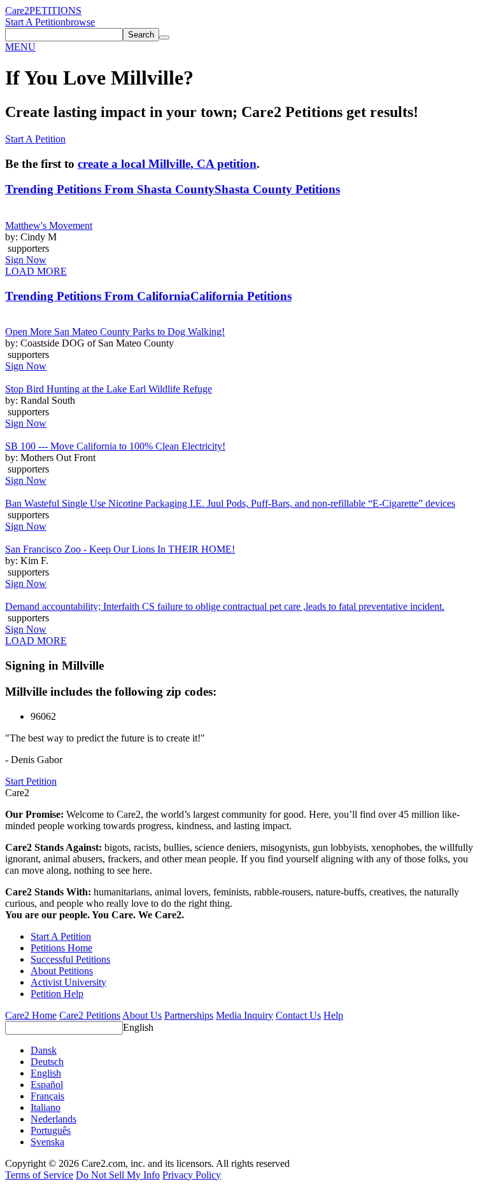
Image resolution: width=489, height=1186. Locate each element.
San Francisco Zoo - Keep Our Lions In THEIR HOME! (120, 549)
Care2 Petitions (89, 1015)
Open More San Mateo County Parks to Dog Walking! (115, 331)
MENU (20, 46)
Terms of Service (39, 1174)
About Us (142, 1015)
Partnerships (188, 1015)
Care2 (17, 10)
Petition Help (57, 993)
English (138, 1027)
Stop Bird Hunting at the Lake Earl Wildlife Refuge (108, 388)
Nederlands (53, 1119)
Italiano (45, 1107)
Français (47, 1096)
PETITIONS (55, 10)
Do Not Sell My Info (118, 1174)
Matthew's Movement (48, 225)
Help (333, 1015)
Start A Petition (35, 22)
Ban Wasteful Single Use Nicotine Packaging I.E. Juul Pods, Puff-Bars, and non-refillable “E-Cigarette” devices (230, 503)
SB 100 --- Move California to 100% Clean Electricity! (115, 446)
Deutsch (47, 1061)
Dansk (44, 1050)
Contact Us (298, 1015)
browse (80, 22)
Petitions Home (61, 947)
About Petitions (62, 970)
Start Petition (31, 781)
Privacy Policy (191, 1174)
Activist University (68, 982)
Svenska (47, 1141)
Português (51, 1130)
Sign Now (25, 259)
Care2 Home (31, 1015)
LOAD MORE (36, 271)
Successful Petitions (70, 959)
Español (47, 1084)
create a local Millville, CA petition (167, 163)
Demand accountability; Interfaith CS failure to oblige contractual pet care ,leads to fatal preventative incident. (224, 606)
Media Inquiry (244, 1015)
